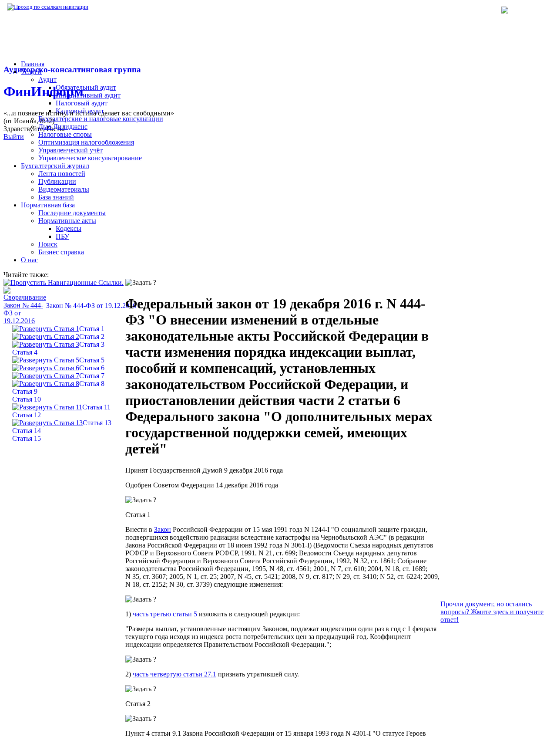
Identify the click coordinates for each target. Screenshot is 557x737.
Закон (162, 529)
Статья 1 (91, 328)
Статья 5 (91, 360)
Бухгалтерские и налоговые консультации (100, 118)
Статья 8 (91, 383)
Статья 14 (26, 430)
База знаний (56, 197)
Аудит (47, 79)
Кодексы (68, 228)
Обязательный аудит (86, 87)
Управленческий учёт (70, 150)
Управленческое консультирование (90, 158)
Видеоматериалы (63, 189)
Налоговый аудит (81, 103)
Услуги (31, 71)
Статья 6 (91, 368)
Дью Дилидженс (62, 126)
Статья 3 (91, 344)
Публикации (57, 181)
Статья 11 (96, 407)
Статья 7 (91, 375)
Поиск (47, 244)
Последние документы (72, 212)
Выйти (13, 136)
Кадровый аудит (80, 111)
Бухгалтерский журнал (55, 165)
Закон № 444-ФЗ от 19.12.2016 (91, 305)
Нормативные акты (67, 220)
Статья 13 (97, 422)
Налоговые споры (65, 134)
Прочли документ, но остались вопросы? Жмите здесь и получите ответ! (492, 611)
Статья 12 (26, 415)
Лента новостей (61, 173)
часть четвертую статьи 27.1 (174, 674)
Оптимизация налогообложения (86, 142)
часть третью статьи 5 (165, 614)
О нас (29, 260)
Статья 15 (26, 438)
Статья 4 (24, 352)
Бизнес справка (61, 252)
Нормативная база (117, 6)
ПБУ (62, 236)
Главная (32, 64)
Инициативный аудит (88, 95)
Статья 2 (91, 336)
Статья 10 (26, 399)
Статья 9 (24, 391)
